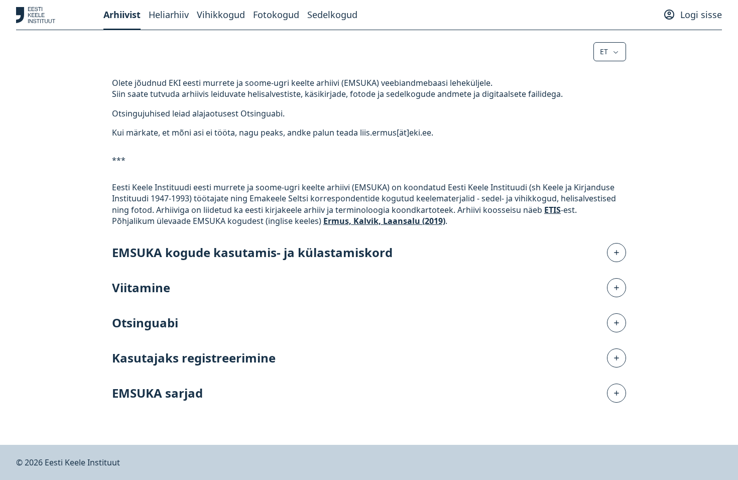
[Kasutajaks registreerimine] (616, 358)
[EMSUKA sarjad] (616, 393)
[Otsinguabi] (616, 322)
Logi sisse (701, 15)
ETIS (552, 209)
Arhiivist (122, 15)
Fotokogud (276, 15)
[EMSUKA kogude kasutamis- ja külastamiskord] (616, 252)
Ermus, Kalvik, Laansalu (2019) (384, 220)
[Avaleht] (35, 15)
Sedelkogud (332, 15)
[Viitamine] (616, 287)
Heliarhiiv (169, 15)
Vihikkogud (221, 15)
